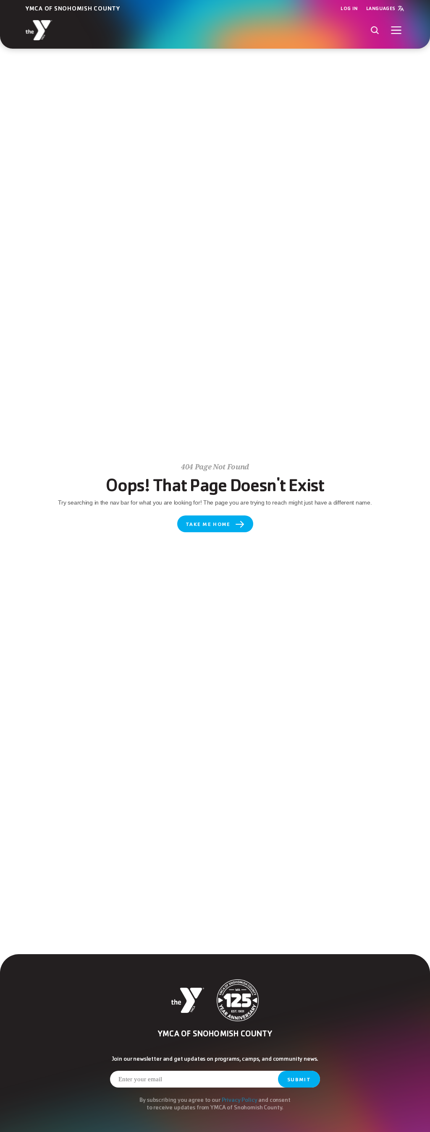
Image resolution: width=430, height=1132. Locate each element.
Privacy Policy (239, 1099)
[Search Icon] (374, 30)
